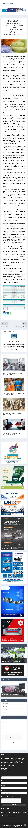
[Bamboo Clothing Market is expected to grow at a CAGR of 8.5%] (14, 404)
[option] (14, 655)
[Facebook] (4, 313)
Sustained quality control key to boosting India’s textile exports (13, 374)
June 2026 (5, 709)
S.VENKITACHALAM (13, 34)
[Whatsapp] (10, 313)
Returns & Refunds (5, 771)
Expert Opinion (14, 36)
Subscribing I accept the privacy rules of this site (12, 796)
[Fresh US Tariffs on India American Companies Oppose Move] (14, 424)
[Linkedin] (8, 313)
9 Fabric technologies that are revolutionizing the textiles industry (14, 394)
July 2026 (5, 706)
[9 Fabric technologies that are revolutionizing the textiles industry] (14, 384)
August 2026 (5, 703)
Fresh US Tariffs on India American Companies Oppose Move (11, 434)
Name (3, 722)
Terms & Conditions (5, 769)
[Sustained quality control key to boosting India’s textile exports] (14, 364)
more (13, 765)
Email (3, 728)
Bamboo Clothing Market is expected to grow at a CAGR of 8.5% (14, 414)
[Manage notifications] (25, 825)
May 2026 (5, 713)
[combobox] (2, 793)
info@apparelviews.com (9, 816)
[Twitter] (6, 313)
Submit (14, 805)
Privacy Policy (4, 768)
